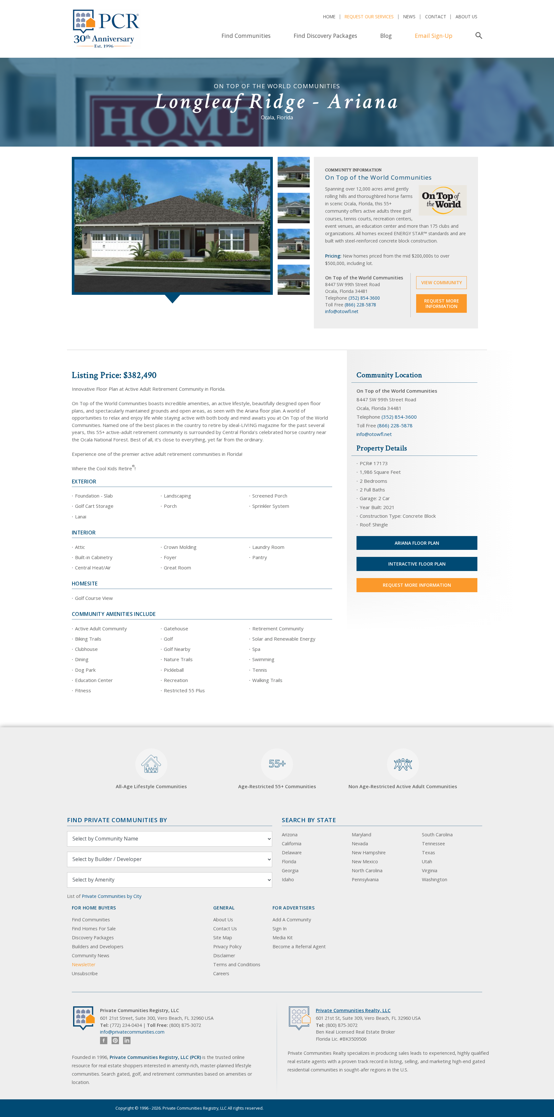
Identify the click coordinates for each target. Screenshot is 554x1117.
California (291, 843)
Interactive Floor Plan (417, 564)
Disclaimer (224, 955)
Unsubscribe (85, 973)
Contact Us (225, 928)
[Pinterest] (115, 1040)
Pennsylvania (365, 879)
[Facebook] (103, 1040)
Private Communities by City (111, 896)
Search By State (309, 820)
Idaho (288, 879)
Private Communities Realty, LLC (353, 1010)
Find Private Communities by (117, 820)
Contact (435, 16)
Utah (427, 861)
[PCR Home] (86, 1018)
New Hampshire (369, 852)
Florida (289, 861)
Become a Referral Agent (299, 946)
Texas (428, 852)
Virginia (429, 870)
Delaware (292, 852)
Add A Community (292, 920)
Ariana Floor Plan (417, 543)
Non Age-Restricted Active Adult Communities (402, 786)
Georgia (290, 870)
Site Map (222, 937)
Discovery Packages (93, 937)
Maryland (361, 834)
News (409, 16)
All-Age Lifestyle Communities (151, 786)
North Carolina (367, 870)
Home (329, 16)
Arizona (290, 834)
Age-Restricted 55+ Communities (277, 773)
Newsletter (83, 964)
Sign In (280, 928)
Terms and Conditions (236, 964)
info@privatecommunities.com (132, 1032)
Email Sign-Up (433, 35)
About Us (466, 16)
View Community (441, 282)
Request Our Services (369, 16)
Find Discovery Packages (325, 35)
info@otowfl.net (341, 311)
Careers (221, 973)
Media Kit (283, 937)
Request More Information (441, 304)
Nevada (360, 843)
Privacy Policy (227, 946)
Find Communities (246, 35)
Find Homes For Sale (94, 928)
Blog (386, 35)
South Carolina (437, 834)
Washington (434, 879)
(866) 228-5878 (360, 305)
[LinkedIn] (126, 1040)
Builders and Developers (97, 946)
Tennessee (433, 843)
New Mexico (365, 861)
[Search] (477, 35)
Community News (90, 955)
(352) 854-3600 (364, 298)
